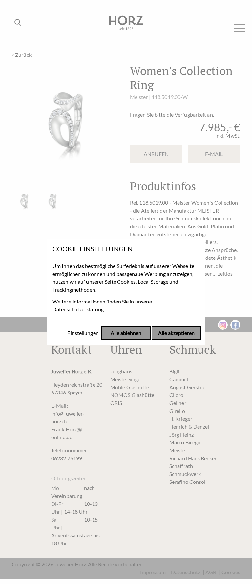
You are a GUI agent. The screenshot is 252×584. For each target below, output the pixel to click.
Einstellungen (82, 333)
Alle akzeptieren (176, 333)
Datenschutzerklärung (78, 309)
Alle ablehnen (126, 333)
